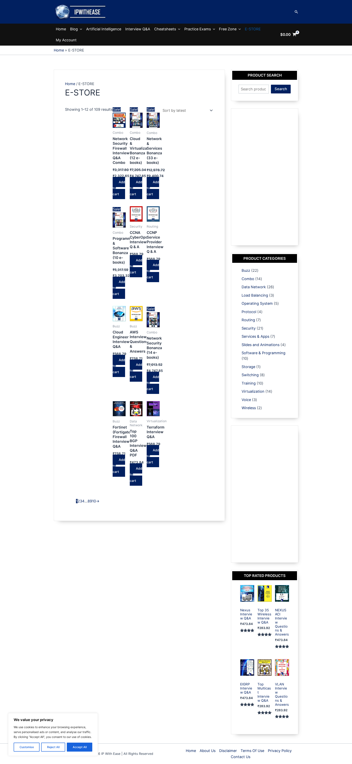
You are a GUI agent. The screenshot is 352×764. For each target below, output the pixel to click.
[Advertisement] (265, 177)
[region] (53, 734)
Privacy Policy (280, 751)
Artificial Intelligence (103, 29)
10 (94, 501)
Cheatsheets (165, 29)
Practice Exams (197, 29)
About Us (208, 751)
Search (281, 89)
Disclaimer (228, 751)
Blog (74, 29)
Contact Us (240, 757)
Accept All (80, 747)
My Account (66, 40)
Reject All (53, 747)
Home (61, 29)
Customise (27, 747)
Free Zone (227, 29)
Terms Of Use (252, 751)
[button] (296, 11)
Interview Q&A (137, 29)
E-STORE (253, 29)
